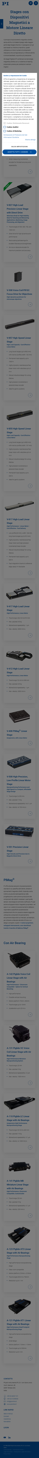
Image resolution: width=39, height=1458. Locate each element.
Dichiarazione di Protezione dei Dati (15, 135)
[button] (19, 152)
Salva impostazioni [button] (19, 146)
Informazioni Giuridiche (11, 137)
